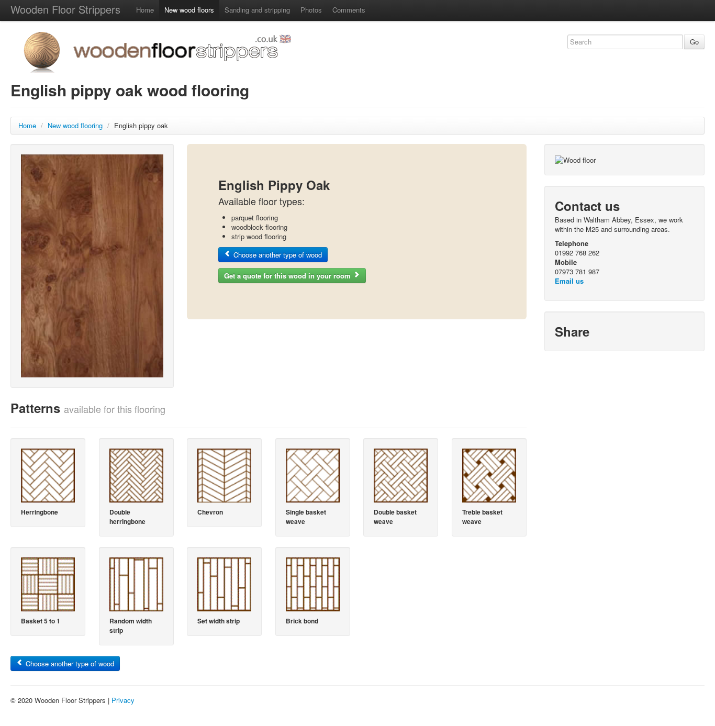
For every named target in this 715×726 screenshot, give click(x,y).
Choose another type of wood (276, 255)
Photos (311, 10)
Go (694, 42)
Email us (569, 281)
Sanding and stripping (257, 10)
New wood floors (189, 10)
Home (145, 10)
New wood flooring (75, 125)
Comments (348, 10)
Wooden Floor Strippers (65, 9)
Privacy (123, 700)
